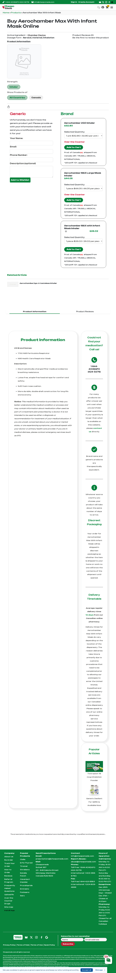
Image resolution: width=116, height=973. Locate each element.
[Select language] (112, 2)
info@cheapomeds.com (44, 2)
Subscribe (68, 944)
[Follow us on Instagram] (106, 2)
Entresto (24, 889)
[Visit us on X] (103, 2)
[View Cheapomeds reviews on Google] (46, 937)
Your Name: (16, 138)
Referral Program (8, 880)
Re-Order (8, 860)
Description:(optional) (23, 163)
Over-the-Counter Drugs (8, 901)
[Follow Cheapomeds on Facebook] (41, 937)
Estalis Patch (23, 874)
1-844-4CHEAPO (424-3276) (94, 369)
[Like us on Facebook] (109, 2)
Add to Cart (73, 147)
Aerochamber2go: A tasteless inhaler (38, 283)
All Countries (17, 97)
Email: (13, 147)
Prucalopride (26, 885)
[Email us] (100, 2)
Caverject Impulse (25, 880)
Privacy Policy (9, 945)
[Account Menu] (103, 7)
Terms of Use (37, 945)
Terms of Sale (23, 945)
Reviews (8, 876)
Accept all (86, 970)
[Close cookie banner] (104, 970)
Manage (99, 970)
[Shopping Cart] (107, 7)
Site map (8, 907)
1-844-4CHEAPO (17, 2)
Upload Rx (9, 894)
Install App (9, 910)
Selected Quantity (74, 132)
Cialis (22, 859)
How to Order (7, 871)
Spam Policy (49, 945)
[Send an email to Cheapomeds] (26, 937)
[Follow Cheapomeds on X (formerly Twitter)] (31, 937)
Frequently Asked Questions (9, 888)
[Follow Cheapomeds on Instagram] (36, 937)
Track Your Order (9, 864)
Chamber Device (37, 35)
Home (6, 13)
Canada (36, 97)
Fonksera (24, 892)
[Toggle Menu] (112, 7)
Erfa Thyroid (26, 863)
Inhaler (14, 87)
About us (8, 856)
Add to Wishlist (20, 180)
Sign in (74, 2)
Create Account (86, 2)
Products (16, 13)
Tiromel (23, 866)
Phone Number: (19, 155)
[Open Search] (98, 7)
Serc (22, 896)
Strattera (24, 870)
